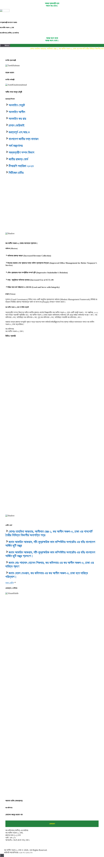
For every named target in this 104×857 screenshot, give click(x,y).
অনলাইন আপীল (17, 112)
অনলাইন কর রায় (17, 118)
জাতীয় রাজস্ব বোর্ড (18, 159)
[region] (52, 208)
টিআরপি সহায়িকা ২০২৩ (21, 166)
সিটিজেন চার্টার (16, 172)
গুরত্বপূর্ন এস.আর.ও (19, 132)
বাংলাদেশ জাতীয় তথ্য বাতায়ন (23, 139)
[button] (52, 226)
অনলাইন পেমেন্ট (17, 105)
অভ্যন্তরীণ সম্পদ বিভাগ (21, 152)
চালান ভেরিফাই (16, 125)
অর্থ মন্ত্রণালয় (16, 145)
